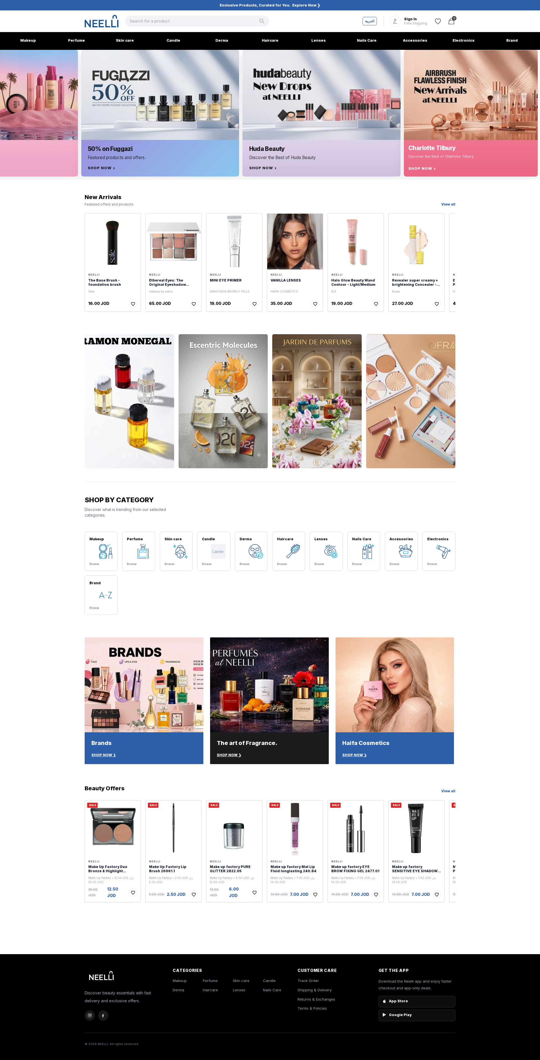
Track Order (308, 980)
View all (448, 204)
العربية (369, 21)
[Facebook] (103, 1015)
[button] (408, 21)
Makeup (180, 980)
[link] (270, 5)
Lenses (239, 990)
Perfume (210, 980)
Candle (269, 980)
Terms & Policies (312, 1008)
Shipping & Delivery (315, 990)
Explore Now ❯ (306, 5)
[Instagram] (90, 1015)
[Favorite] (133, 304)
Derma (178, 990)
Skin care (241, 980)
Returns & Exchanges (316, 999)
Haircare (210, 990)
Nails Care (272, 990)
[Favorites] (438, 21)
